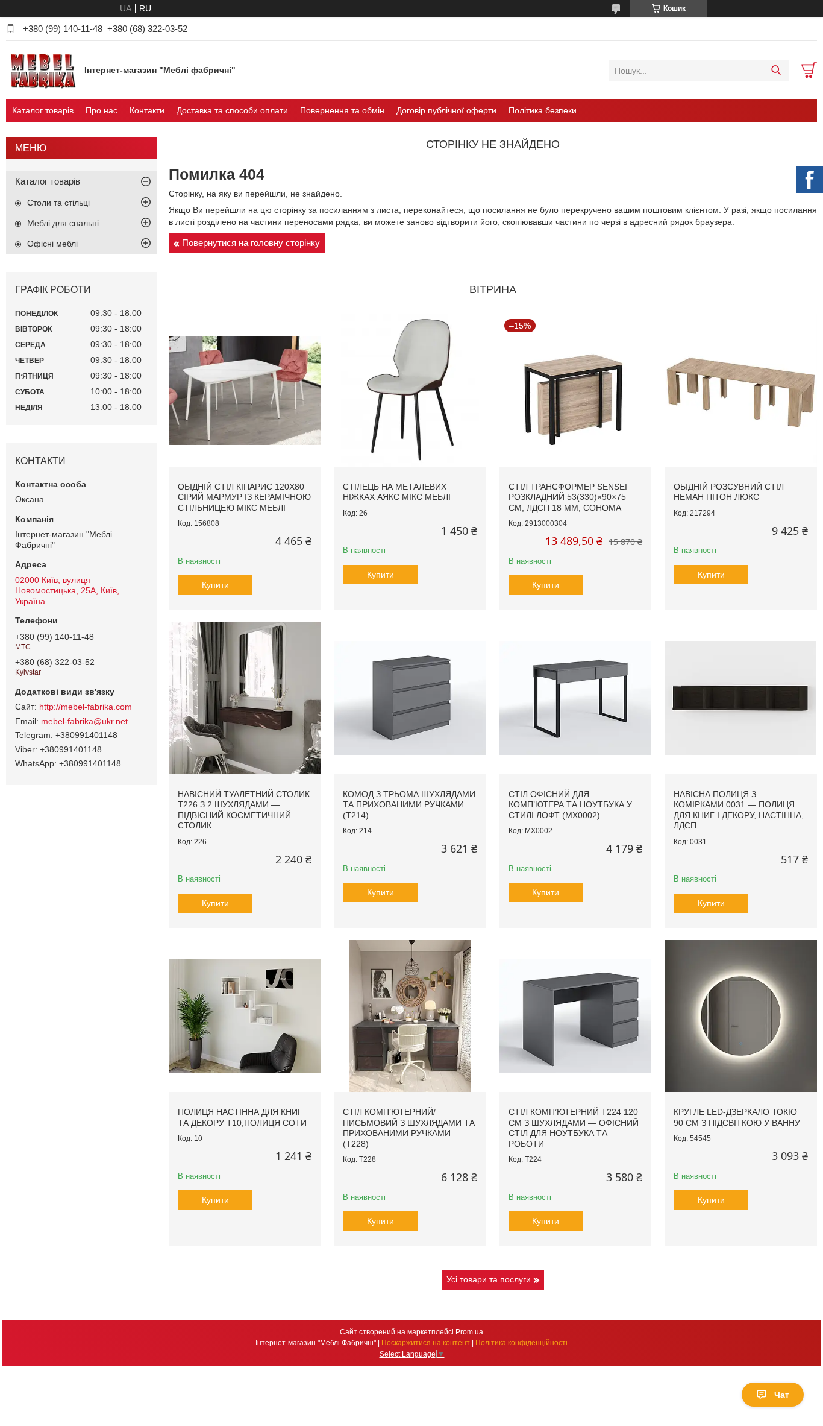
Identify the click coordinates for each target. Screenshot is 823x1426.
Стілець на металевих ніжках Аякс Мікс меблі (397, 492)
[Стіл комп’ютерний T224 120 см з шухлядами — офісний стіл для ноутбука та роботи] (575, 1016)
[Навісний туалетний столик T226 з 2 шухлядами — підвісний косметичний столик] (245, 698)
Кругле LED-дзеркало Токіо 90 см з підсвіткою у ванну (737, 1117)
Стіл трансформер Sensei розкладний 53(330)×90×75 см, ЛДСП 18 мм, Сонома (568, 497)
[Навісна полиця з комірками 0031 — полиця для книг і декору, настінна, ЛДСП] (740, 698)
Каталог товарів (43, 110)
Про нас (101, 110)
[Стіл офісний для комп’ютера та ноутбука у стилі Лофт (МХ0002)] (575, 698)
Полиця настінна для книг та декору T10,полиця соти (242, 1117)
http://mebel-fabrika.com (85, 706)
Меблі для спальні (63, 223)
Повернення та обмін (342, 110)
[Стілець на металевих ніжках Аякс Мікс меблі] (410, 390)
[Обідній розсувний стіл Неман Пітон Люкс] (740, 390)
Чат (781, 1394)
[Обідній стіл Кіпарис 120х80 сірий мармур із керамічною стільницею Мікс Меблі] (245, 390)
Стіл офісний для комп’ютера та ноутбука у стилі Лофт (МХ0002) (570, 804)
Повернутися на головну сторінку (251, 243)
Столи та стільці (58, 202)
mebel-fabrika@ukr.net (84, 721)
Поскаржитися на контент (425, 1343)
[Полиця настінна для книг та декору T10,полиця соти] (245, 1016)
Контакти (147, 110)
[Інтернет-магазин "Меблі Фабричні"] (42, 70)
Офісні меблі (52, 243)
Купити (215, 585)
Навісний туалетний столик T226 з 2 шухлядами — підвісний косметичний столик (244, 810)
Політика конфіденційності (521, 1343)
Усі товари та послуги (488, 1279)
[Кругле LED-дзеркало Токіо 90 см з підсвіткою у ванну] (740, 1016)
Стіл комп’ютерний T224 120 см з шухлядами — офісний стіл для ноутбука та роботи (574, 1128)
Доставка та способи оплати (232, 110)
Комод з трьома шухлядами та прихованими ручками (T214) (409, 804)
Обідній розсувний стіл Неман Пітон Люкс (729, 492)
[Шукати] (775, 70)
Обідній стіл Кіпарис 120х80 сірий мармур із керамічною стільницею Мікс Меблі (244, 497)
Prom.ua (469, 1332)
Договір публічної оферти (446, 110)
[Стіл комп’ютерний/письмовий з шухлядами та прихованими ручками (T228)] (410, 1016)
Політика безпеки (543, 110)
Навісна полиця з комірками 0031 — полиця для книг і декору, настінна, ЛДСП (739, 810)
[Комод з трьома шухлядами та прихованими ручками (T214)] (410, 698)
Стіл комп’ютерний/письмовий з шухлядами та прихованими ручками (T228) (409, 1128)
